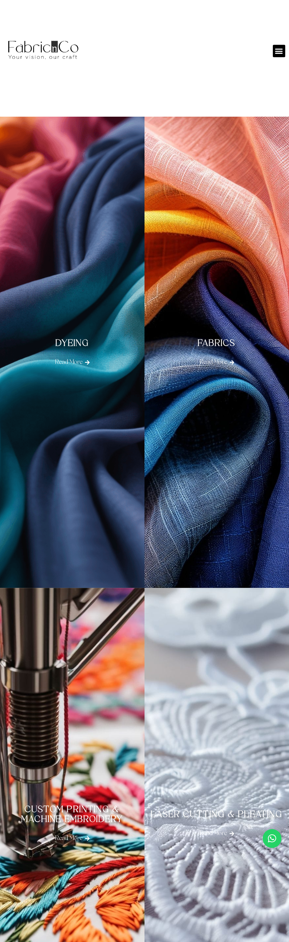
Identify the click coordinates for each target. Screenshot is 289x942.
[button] (279, 51)
